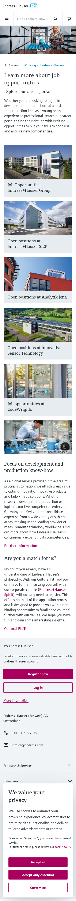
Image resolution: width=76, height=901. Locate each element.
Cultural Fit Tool (17, 628)
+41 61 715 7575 (24, 733)
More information (15, 700)
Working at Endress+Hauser (44, 65)
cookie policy (63, 847)
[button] (38, 674)
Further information (20, 545)
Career (13, 65)
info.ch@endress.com (27, 745)
